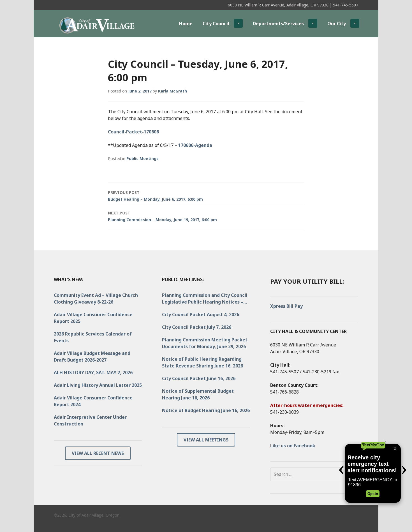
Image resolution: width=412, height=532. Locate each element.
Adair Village (86, 23)
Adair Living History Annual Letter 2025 (98, 385)
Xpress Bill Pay (286, 306)
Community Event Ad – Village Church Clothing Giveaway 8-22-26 (96, 298)
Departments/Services (278, 23)
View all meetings (206, 440)
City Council (216, 23)
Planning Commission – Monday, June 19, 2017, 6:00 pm (162, 216)
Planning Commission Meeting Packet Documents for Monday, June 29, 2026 (204, 343)
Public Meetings (142, 158)
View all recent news (98, 453)
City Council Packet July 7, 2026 (196, 327)
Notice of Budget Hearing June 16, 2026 (206, 410)
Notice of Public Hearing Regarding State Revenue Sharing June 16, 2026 (202, 362)
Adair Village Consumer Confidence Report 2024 (93, 401)
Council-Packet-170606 (133, 132)
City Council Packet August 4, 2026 (200, 314)
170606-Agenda (195, 145)
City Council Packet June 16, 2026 (198, 378)
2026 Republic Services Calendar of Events (93, 337)
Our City (336, 23)
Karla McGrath (172, 91)
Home (186, 23)
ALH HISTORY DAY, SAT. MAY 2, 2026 (93, 372)
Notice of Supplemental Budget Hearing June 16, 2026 (198, 394)
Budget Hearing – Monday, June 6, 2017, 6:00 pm (155, 196)
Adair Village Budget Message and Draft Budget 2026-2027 (92, 356)
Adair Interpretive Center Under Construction (90, 420)
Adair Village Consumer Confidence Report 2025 (93, 317)
